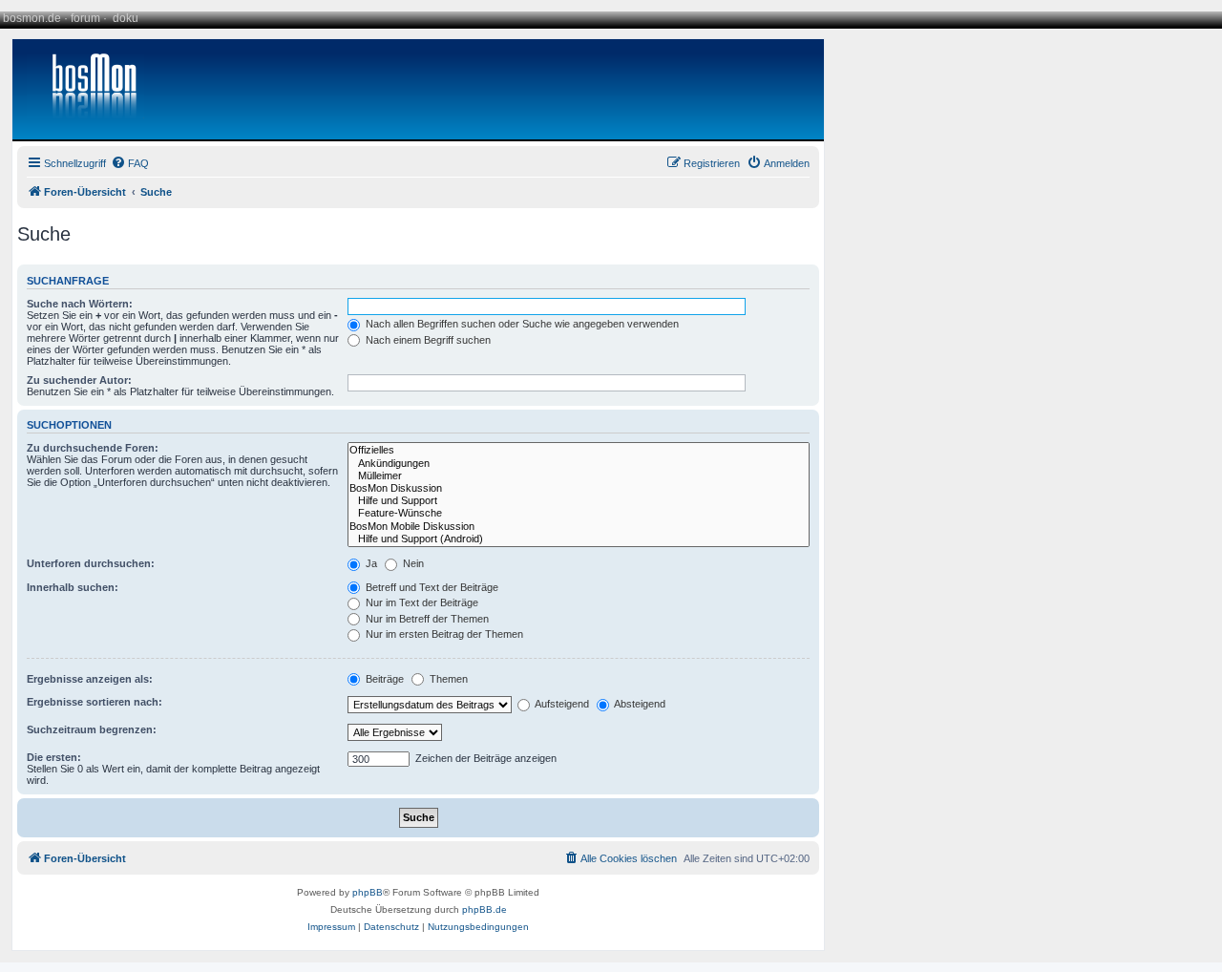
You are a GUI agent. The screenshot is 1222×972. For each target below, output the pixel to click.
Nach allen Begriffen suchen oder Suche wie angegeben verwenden (521, 323)
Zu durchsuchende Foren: (92, 448)
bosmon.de (32, 18)
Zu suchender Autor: (79, 380)
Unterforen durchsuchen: (91, 563)
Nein (412, 563)
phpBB (367, 892)
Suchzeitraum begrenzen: (92, 729)
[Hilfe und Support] (578, 501)
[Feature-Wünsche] (578, 513)
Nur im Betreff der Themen (426, 618)
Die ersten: (54, 757)
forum (85, 18)
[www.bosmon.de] (87, 89)
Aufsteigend (561, 703)
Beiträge (383, 679)
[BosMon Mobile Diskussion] (578, 526)
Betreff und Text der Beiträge (430, 587)
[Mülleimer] (578, 476)
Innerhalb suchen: (72, 587)
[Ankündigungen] (578, 463)
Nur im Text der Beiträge (420, 602)
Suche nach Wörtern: (80, 303)
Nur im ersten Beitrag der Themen (443, 634)
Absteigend (638, 703)
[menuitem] (130, 163)
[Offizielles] (578, 450)
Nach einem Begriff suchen (427, 340)
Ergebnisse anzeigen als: (90, 679)
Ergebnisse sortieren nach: (94, 702)
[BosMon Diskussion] (578, 488)
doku (125, 18)
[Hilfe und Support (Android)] (578, 539)
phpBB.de (484, 909)
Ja (370, 563)
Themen (447, 679)
